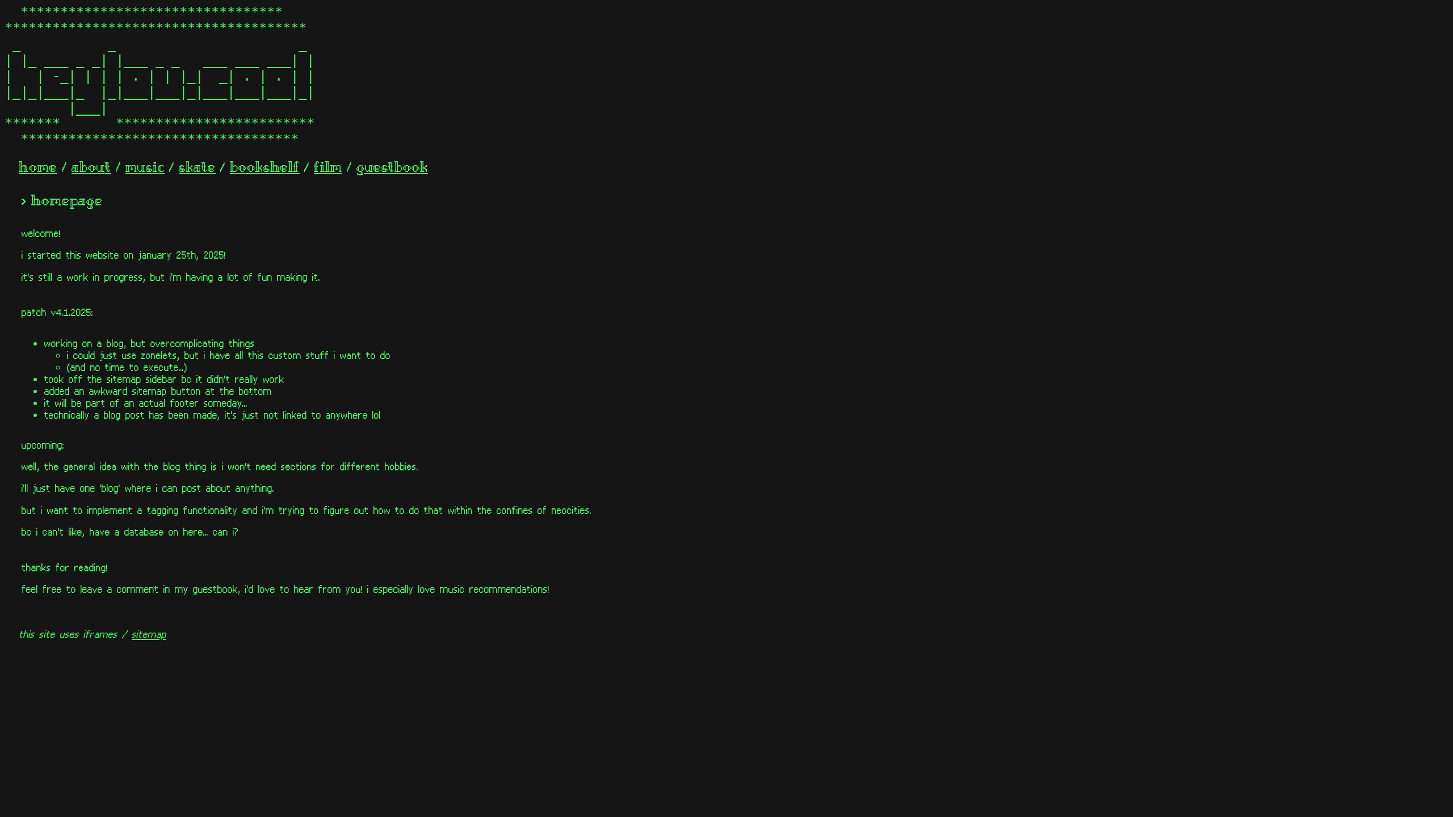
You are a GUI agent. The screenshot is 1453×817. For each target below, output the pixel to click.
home (38, 168)
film (328, 168)
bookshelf (265, 168)
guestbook (392, 168)
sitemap (149, 633)
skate (197, 168)
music (145, 168)
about (91, 168)
